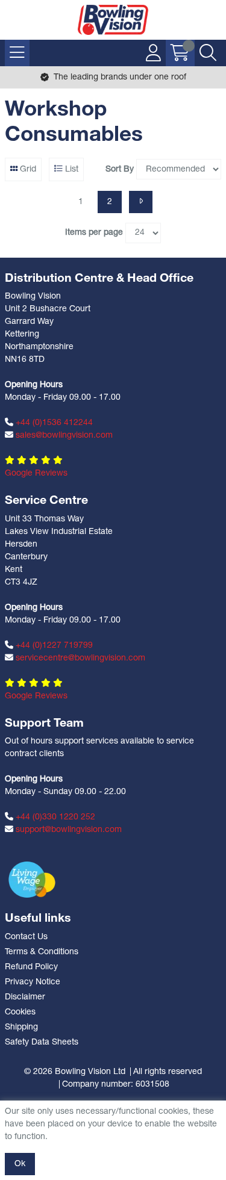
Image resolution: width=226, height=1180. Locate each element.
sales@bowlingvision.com (63, 435)
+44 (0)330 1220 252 (54, 817)
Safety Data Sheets (41, 1042)
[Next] (140, 202)
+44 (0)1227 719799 (53, 645)
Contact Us (26, 937)
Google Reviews (36, 473)
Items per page (94, 232)
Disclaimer (25, 997)
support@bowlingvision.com (67, 829)
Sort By (119, 169)
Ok (19, 1164)
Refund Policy (31, 967)
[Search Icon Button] (208, 53)
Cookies (20, 1012)
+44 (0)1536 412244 (53, 422)
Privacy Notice (32, 982)
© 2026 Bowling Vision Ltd (74, 1071)
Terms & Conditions (41, 952)
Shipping (21, 1027)
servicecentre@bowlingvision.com (79, 658)
